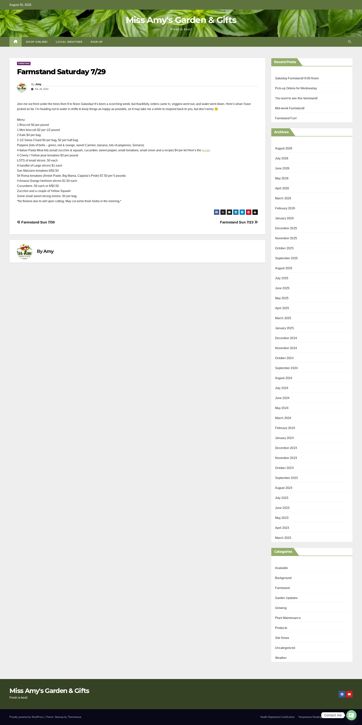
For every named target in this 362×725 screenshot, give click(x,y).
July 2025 (281, 278)
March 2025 (283, 318)
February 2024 (285, 428)
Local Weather (69, 42)
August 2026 (283, 148)
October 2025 (284, 248)
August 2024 (283, 378)
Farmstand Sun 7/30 (38, 222)
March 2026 (283, 198)
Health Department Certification (277, 717)
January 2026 (284, 218)
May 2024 (282, 408)
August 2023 (283, 487)
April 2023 (282, 527)
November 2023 (286, 458)
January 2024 (284, 438)
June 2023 (282, 507)
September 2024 (286, 368)
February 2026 (285, 208)
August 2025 (283, 268)
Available (281, 568)
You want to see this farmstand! (296, 98)
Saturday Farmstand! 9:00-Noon (297, 78)
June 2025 (282, 288)
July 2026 (281, 158)
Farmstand (23, 63)
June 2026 (282, 168)
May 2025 (282, 298)
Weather (281, 657)
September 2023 (286, 478)
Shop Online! (37, 42)
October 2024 (284, 358)
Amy (38, 84)
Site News (282, 637)
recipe (206, 150)
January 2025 (284, 328)
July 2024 (281, 388)
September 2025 (286, 258)
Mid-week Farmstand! (290, 108)
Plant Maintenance (288, 617)
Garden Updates (286, 598)
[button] (349, 41)
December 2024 (286, 338)
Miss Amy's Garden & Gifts (181, 20)
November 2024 (286, 348)
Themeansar (74, 717)
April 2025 (282, 308)
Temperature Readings (310, 717)
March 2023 (283, 537)
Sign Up (96, 42)
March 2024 (283, 418)
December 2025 (286, 228)
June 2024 (282, 398)
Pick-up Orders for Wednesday (296, 88)
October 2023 (284, 468)
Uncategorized (285, 647)
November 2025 (286, 238)
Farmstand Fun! (286, 118)
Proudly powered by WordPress (26, 717)
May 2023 (282, 517)
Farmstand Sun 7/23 (237, 222)
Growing (281, 608)
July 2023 (281, 497)
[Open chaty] (351, 715)
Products (281, 627)
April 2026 (282, 188)
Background (283, 578)
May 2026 (282, 178)
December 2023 (286, 448)
